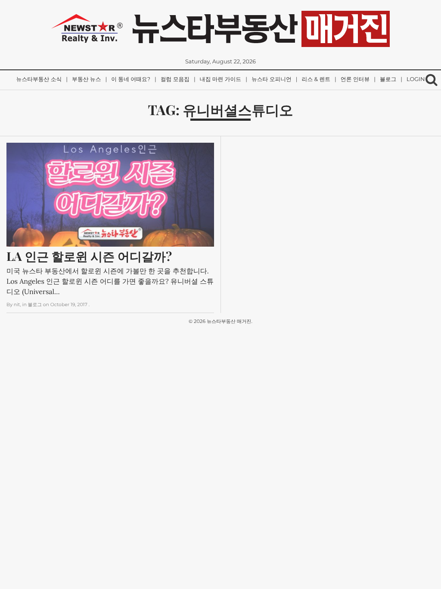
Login (416, 79)
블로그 (388, 79)
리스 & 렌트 (316, 79)
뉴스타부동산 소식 (39, 79)
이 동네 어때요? (130, 79)
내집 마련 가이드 (220, 79)
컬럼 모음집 (175, 79)
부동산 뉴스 (86, 79)
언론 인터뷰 (355, 79)
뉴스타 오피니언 (272, 79)
